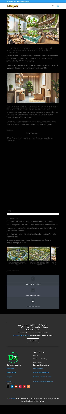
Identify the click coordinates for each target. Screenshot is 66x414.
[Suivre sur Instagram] (20, 386)
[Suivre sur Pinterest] (24, 386)
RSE (20, 61)
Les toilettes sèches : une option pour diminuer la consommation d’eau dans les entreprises (33, 107)
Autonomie (48, 55)
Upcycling (31, 61)
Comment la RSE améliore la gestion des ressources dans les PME (30, 221)
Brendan (11, 55)
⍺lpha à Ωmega (27, 55)
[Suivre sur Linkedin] (12, 386)
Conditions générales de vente (42, 377)
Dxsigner (12, 398)
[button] (58, 247)
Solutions (24, 61)
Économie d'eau (17, 58)
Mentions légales (38, 368)
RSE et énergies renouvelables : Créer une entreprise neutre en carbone (32, 225)
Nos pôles (9, 377)
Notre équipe (10, 368)
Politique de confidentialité (41, 372)
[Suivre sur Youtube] (16, 386)
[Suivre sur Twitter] (8, 386)
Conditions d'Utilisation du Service (43, 381)
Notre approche (11, 372)
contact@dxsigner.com (21, 335)
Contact (9, 381)
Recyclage (16, 61)
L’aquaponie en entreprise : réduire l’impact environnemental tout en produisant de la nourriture (29, 50)
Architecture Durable (39, 55)
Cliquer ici (33, 340)
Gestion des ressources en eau (31, 58)
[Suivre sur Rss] (28, 386)
